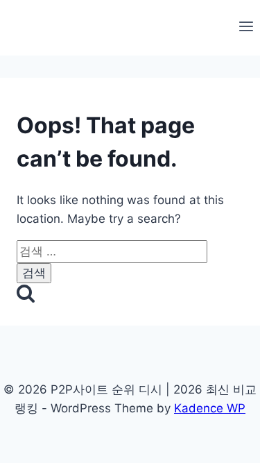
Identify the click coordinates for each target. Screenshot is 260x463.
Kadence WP (209, 408)
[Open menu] (246, 28)
